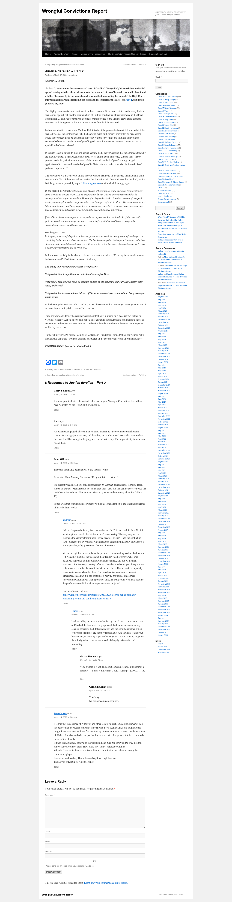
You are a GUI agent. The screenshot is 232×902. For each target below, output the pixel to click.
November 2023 (164, 387)
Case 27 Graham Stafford (167, 173)
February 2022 (163, 444)
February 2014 (163, 621)
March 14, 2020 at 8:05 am (65, 717)
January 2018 (163, 581)
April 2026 (162, 308)
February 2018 (163, 578)
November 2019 (164, 521)
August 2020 (163, 495)
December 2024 (164, 353)
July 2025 (161, 333)
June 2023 (162, 399)
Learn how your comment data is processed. (106, 882)
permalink (97, 369)
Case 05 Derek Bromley (167, 108)
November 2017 (164, 584)
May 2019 (162, 538)
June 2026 (162, 302)
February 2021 (163, 478)
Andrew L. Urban (61, 53)
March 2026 (162, 311)
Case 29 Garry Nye (165, 179)
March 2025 (162, 345)
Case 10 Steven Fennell (166, 122)
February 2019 (163, 547)
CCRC (160, 187)
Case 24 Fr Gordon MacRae (168, 162)
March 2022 (162, 441)
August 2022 (163, 427)
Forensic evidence (164, 190)
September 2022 (164, 424)
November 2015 (164, 589)
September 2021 (164, 458)
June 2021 (162, 467)
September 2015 (164, 592)
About (74, 53)
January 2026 (163, 316)
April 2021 (162, 473)
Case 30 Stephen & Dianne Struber (171, 182)
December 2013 (164, 626)
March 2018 (162, 575)
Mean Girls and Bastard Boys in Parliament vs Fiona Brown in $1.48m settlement (172, 228)
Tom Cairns (60, 713)
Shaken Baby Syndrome (167, 199)
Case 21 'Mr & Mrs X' (166, 153)
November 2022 (164, 419)
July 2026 (161, 299)
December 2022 (164, 416)
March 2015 (162, 598)
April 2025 (162, 342)
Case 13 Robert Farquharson (168, 130)
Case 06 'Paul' (163, 110)
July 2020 (161, 498)
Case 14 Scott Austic (166, 133)
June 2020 (162, 501)
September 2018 (164, 561)
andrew (74, 75)
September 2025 (164, 328)
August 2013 (163, 635)
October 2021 (163, 456)
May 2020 (162, 504)
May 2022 (162, 436)
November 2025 (164, 322)
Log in (160, 643)
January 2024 (163, 382)
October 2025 (163, 325)
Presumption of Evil (158, 53)
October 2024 (163, 359)
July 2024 (161, 365)
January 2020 (163, 515)
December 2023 (164, 384)
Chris (74, 611)
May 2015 (162, 595)
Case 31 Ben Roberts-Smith (168, 184)
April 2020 (162, 507)
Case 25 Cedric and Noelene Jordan (171, 165)
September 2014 (164, 612)
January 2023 (163, 413)
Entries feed (162, 646)
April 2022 (162, 438)
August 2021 (163, 461)
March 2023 (162, 407)
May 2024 (162, 370)
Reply (56, 409)
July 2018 (161, 566)
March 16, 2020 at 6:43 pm (65, 424)
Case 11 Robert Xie (165, 125)
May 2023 (162, 402)
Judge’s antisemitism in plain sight (171, 222)
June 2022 (162, 433)
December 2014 (164, 606)
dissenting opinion (91, 183)
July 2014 (161, 618)
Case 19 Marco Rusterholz (168, 147)
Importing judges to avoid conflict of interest (64, 64)
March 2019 (162, 544)
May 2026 (162, 305)
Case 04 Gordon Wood (166, 105)
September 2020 (164, 493)
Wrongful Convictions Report (74, 10)
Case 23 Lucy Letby (165, 159)
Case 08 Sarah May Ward (167, 116)
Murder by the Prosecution (93, 53)
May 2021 (162, 470)
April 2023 (162, 404)
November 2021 (164, 453)
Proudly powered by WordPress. (171, 894)
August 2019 (163, 529)
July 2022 (161, 430)
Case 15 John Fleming (166, 136)
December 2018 (164, 552)
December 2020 (164, 484)
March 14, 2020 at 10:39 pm (66, 463)
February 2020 (163, 512)
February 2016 (163, 586)
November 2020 (164, 487)
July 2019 (161, 532)
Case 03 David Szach (166, 102)
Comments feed (164, 649)
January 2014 (163, 623)
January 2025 (163, 350)
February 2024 (163, 379)
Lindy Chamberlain (165, 196)
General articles (73, 369)
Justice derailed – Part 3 (134, 64)
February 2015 (163, 601)
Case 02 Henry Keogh (166, 99)
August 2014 (163, 615)
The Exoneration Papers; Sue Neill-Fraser (127, 53)
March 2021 (162, 475)
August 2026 (163, 296)
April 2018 (162, 572)
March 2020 (162, 510)
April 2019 (162, 541)
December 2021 (164, 450)
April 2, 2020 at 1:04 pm (99, 690)
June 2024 (162, 367)
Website (48, 851)
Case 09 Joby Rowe (165, 119)
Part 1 (128, 99)
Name (48, 831)
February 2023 (163, 410)
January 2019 (163, 549)
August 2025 (163, 330)
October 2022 (163, 421)
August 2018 (163, 564)
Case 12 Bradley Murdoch (168, 128)
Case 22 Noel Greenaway (167, 156)
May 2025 (162, 339)
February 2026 (163, 313)
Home (48, 53)
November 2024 (164, 356)
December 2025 (164, 319)
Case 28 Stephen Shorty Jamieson (170, 176)
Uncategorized (163, 201)
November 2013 (164, 629)
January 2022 (163, 447)
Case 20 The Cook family (167, 150)
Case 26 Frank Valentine (167, 170)
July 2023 (161, 396)
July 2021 (161, 464)
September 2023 (164, 390)
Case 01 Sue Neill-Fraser (167, 96)
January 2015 (163, 603)
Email (48, 841)
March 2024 (162, 376)
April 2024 (162, 373)
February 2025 (163, 347)
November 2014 (164, 609)
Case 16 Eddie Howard (166, 139)
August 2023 (163, 393)
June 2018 (162, 569)
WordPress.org (163, 652)
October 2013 (163, 632)
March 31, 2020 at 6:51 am (91, 660)
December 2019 (164, 518)
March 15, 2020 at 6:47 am (74, 523)
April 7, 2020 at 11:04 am (64, 394)
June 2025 (162, 336)
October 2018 (163, 558)
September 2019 (164, 527)
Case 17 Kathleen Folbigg (167, 142)
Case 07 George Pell (165, 113)
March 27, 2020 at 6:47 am (82, 614)
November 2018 (164, 555)
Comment (50, 795)
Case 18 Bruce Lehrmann (167, 145)
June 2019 (162, 535)
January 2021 (163, 481)
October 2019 (163, 524)
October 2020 (163, 490)
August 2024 (163, 362)
